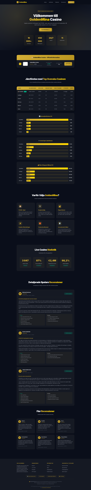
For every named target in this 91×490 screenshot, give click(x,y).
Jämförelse (51, 2)
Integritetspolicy (49, 469)
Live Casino (34, 467)
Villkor (48, 467)
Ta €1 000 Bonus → (45, 29)
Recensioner (63, 2)
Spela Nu (71, 2)
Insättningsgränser (65, 469)
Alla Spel (33, 465)
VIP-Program (34, 471)
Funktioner (57, 2)
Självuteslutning (64, 467)
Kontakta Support (50, 471)
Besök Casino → (68, 64)
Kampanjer (33, 469)
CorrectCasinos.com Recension (46, 487)
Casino (45, 2)
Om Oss (48, 465)
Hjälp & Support (64, 471)
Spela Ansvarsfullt (65, 465)
